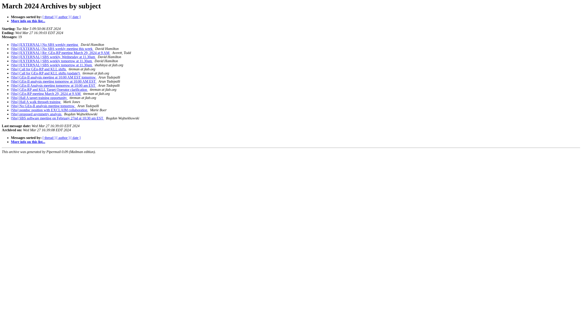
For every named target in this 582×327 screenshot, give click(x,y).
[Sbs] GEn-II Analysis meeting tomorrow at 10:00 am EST (53, 85)
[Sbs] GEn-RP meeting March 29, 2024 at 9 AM (46, 94)
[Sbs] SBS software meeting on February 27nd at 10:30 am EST (57, 118)
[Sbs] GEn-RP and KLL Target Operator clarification (49, 90)
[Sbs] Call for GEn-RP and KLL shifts (39, 69)
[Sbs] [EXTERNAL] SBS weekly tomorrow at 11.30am (52, 61)
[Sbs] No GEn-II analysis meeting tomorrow (43, 106)
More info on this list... (28, 21)
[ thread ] (49, 17)
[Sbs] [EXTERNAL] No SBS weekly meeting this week (52, 49)
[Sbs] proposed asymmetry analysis (36, 114)
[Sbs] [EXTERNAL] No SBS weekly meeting (45, 45)
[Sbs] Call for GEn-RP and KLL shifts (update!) (46, 73)
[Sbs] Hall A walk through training (36, 102)
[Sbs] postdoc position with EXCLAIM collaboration (49, 110)
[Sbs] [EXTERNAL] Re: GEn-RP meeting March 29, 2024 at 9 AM (60, 53)
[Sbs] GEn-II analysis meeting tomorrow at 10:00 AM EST (54, 81)
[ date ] (75, 17)
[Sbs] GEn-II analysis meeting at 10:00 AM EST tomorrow (54, 77)
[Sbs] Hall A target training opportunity (39, 98)
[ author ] (63, 17)
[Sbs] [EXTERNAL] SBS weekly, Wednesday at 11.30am (53, 57)
